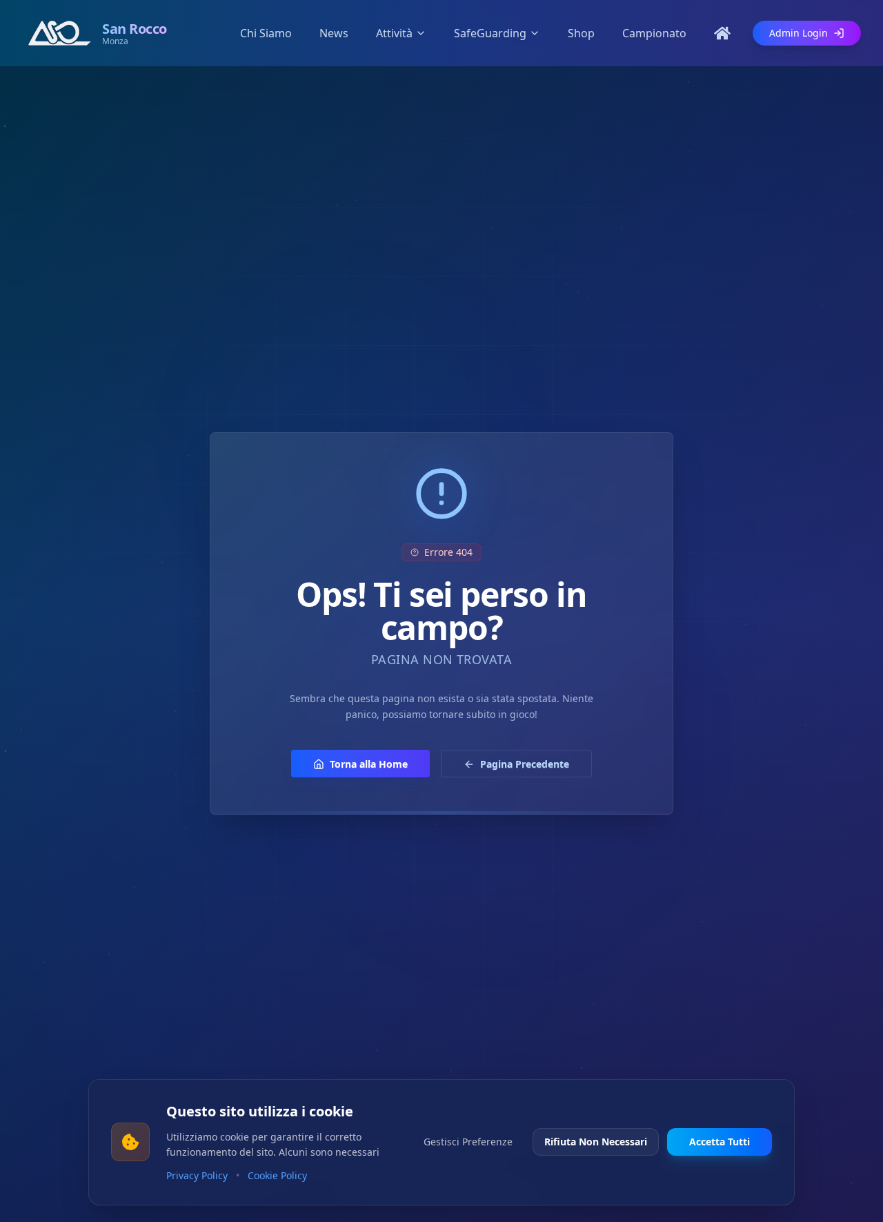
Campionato (654, 33)
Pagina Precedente (524, 763)
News (333, 33)
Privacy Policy (197, 1175)
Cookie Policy (277, 1175)
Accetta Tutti (719, 1141)
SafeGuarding (490, 33)
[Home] (722, 33)
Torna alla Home (369, 763)
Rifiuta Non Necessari (595, 1141)
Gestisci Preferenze (468, 1141)
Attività (394, 33)
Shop (581, 33)
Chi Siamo (266, 33)
